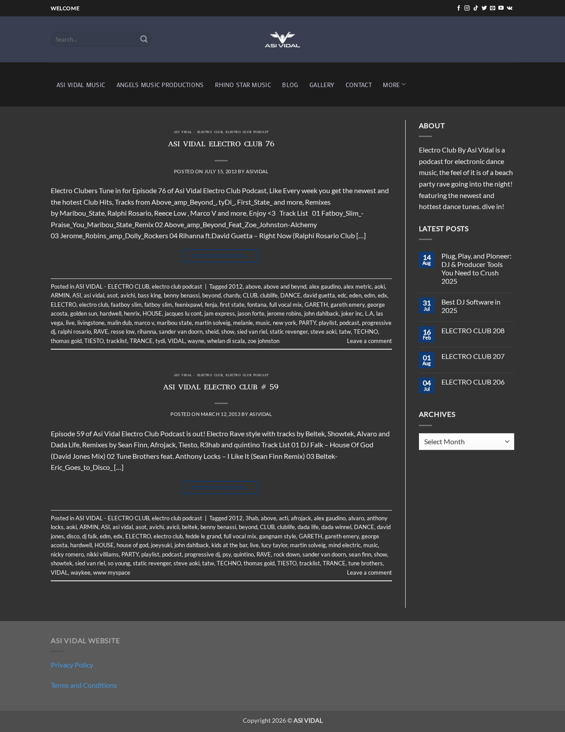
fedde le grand (203, 536)
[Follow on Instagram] (467, 8)
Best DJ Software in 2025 (471, 305)
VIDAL (176, 340)
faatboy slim (126, 304)
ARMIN (60, 295)
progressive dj (202, 554)
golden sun (83, 313)
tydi (160, 340)
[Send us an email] (492, 8)
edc (342, 295)
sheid (211, 331)
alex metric (357, 286)
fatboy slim (158, 304)
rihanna (146, 331)
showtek (61, 563)
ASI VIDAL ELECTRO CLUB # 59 (221, 388)
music (263, 322)
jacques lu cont (183, 313)
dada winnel (336, 526)
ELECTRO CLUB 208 (473, 330)
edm (369, 295)
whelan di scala (226, 340)
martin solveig (212, 322)
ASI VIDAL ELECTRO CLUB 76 (221, 145)
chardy (231, 295)
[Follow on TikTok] (475, 8)
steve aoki (323, 331)
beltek (190, 526)
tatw (345, 331)
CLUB (250, 295)
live (70, 322)
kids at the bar (229, 545)
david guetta (319, 295)
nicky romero (67, 554)
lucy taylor (274, 545)
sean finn (360, 554)
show (227, 331)
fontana (257, 304)
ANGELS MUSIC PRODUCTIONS (160, 84)
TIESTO (94, 340)
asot (112, 295)
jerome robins (284, 313)
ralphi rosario (74, 331)
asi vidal (94, 295)
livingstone (91, 322)
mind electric (344, 545)
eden (355, 295)
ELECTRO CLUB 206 (473, 381)
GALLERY (321, 84)
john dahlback (321, 313)
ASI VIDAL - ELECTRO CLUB (198, 133)
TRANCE (141, 340)
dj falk (89, 536)
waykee (80, 572)
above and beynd (285, 286)
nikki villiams (103, 554)
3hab (251, 518)
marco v (144, 322)
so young (119, 563)
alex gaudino (325, 286)
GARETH (316, 304)
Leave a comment (369, 340)
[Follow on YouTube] (501, 8)
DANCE (290, 295)
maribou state (174, 322)
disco (73, 536)
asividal (257, 171)
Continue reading (221, 255)
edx (382, 295)
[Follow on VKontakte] (509, 8)
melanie (243, 322)
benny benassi (182, 295)
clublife (269, 295)
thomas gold (66, 340)
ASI (76, 295)
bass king (149, 295)
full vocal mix (285, 304)
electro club (93, 304)
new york (284, 322)
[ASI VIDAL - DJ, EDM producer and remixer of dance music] (282, 39)
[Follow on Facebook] (458, 8)
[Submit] (143, 39)
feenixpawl (188, 304)
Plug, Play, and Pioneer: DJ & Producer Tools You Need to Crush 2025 (476, 269)
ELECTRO (63, 304)
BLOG (290, 84)
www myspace (111, 572)
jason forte (250, 313)
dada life (308, 526)
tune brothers (365, 563)
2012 (236, 286)
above (253, 286)
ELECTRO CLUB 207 (473, 356)
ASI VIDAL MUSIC (80, 84)
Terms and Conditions (84, 685)
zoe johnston (263, 340)
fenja (211, 304)
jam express (219, 313)
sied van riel (252, 331)
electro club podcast (247, 133)
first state (232, 304)
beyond (211, 295)
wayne (196, 340)
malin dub (119, 322)
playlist (328, 322)
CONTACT (359, 84)
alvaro (356, 518)
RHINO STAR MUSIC (243, 84)
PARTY (307, 322)
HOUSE (152, 313)
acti (283, 518)
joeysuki (161, 545)
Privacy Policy (72, 664)
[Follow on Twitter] (484, 8)
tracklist (116, 340)
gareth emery (348, 304)
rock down (287, 554)
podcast (349, 322)
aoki (379, 286)
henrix (132, 313)
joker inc (351, 313)
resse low (123, 331)
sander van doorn (181, 331)
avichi (128, 295)
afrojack (301, 518)
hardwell (110, 313)
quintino (244, 554)
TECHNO (366, 331)
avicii (172, 526)
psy (226, 554)
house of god (132, 545)
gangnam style (277, 536)
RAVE (101, 331)
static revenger (289, 331)
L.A (369, 313)
